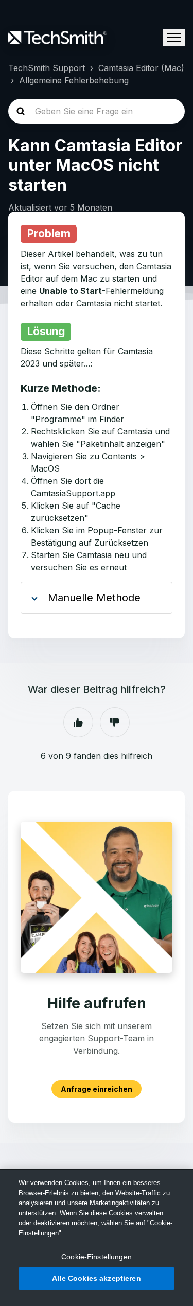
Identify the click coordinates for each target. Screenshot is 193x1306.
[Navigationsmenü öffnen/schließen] (174, 37)
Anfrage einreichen (96, 1088)
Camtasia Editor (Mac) (141, 68)
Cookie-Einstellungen (96, 1256)
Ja (78, 722)
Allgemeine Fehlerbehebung (74, 80)
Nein (115, 722)
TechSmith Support (46, 68)
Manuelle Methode (94, 597)
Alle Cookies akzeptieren (96, 1278)
